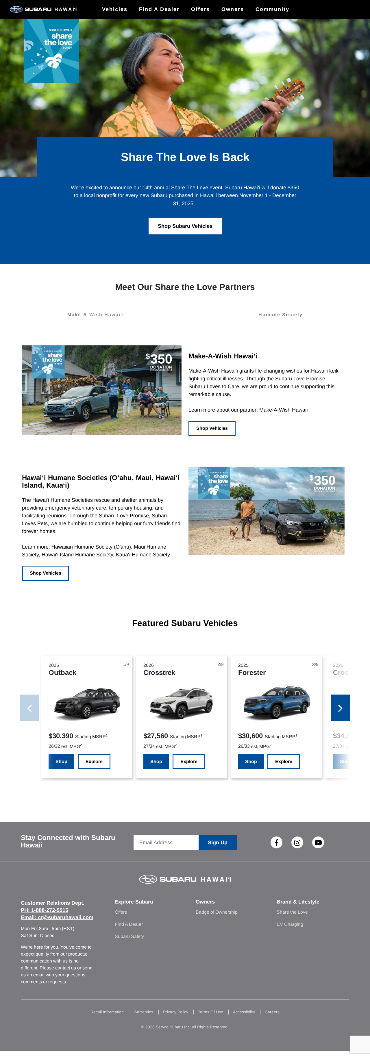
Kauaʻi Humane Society (143, 555)
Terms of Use (210, 1012)
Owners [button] (232, 9)
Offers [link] (200, 9)
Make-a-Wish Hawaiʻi (95, 314)
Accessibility (244, 1012)
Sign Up (217, 842)
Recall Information (107, 1012)
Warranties (143, 1012)
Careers (272, 1012)
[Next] (340, 708)
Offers (121, 912)
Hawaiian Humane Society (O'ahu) (91, 547)
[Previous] (29, 708)
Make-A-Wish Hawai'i (283, 410)
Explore (94, 761)
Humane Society (280, 314)
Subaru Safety (129, 936)
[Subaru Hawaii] (185, 883)
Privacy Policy (175, 1012)
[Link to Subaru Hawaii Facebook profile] (276, 842)
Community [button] (272, 9)
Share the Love (292, 912)
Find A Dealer (129, 924)
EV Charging (290, 924)
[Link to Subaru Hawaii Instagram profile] (297, 842)
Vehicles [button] (114, 9)
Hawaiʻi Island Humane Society (77, 555)
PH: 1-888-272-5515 (44, 910)
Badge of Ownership (217, 912)
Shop (61, 761)
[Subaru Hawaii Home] (43, 9)
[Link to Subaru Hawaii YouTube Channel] (318, 842)
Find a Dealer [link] (159, 9)
